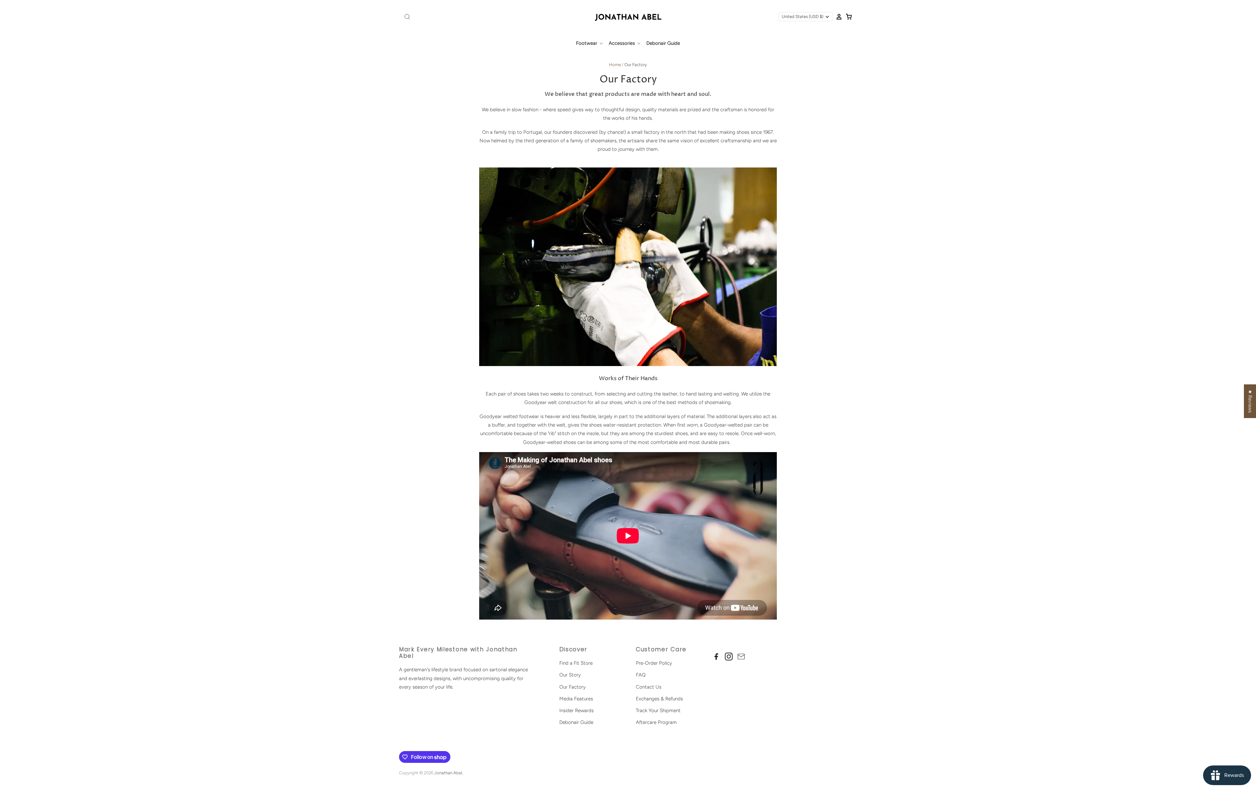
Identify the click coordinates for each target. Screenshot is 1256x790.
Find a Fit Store (576, 663)
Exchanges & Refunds (659, 699)
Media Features (576, 699)
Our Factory (572, 687)
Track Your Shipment (658, 710)
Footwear (587, 43)
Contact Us (648, 687)
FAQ (641, 675)
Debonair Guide (663, 43)
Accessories (622, 43)
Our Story (570, 675)
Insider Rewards (576, 710)
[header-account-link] (837, 16)
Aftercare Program (656, 722)
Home (615, 64)
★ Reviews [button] (1250, 401)
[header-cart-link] (847, 16)
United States (802, 16)
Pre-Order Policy (654, 663)
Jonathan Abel (448, 772)
